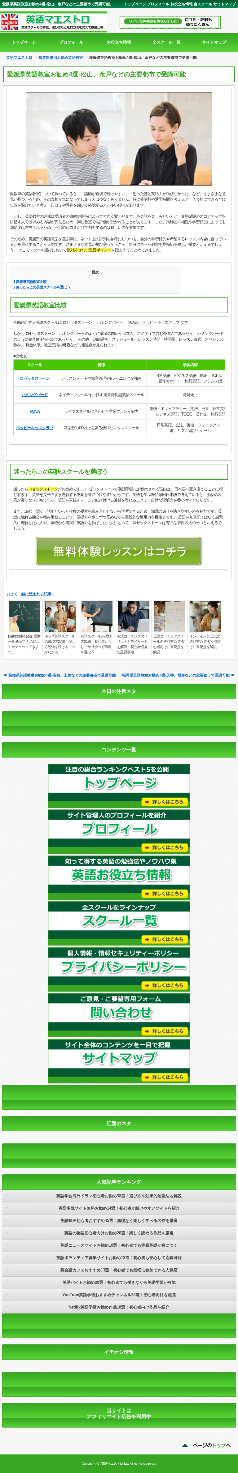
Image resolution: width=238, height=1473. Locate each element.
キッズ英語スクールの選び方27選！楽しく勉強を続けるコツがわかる (59, 644)
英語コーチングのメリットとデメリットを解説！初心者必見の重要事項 (132, 644)
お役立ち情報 (181, 4)
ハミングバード (35, 394)
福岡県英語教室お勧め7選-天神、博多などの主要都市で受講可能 (176, 675)
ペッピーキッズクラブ (34, 427)
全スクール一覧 (166, 42)
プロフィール (158, 4)
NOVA (35, 411)
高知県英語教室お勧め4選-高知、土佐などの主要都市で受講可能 (62, 675)
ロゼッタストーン (35, 378)
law (126, 1463)
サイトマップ (225, 4)
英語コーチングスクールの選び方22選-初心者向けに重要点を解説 (169, 644)
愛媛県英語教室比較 (29, 282)
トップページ (135, 4)
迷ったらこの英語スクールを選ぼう (41, 287)
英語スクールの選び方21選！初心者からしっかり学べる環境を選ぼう (96, 644)
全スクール (203, 4)
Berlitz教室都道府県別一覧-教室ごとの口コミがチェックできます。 (24, 644)
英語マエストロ (19, 57)
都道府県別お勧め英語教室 (60, 57)
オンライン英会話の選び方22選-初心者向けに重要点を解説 (205, 641)
